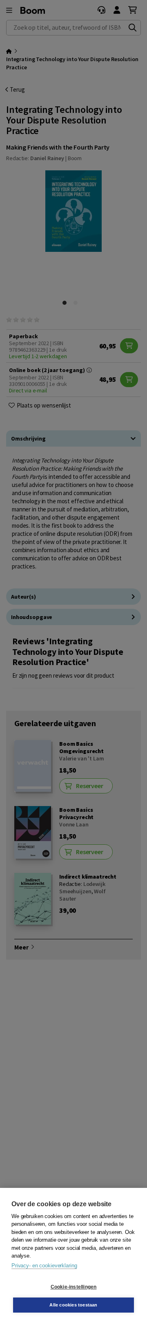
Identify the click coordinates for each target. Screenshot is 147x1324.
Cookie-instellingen (74, 1287)
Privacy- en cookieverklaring (44, 1265)
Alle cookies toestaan (73, 1304)
